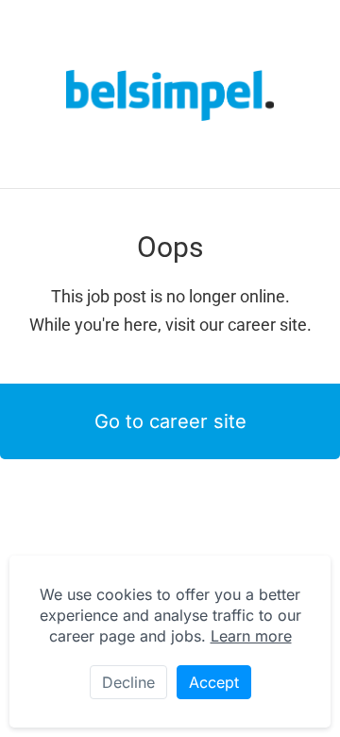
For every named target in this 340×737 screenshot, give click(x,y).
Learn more (251, 635)
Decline (128, 682)
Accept (214, 682)
